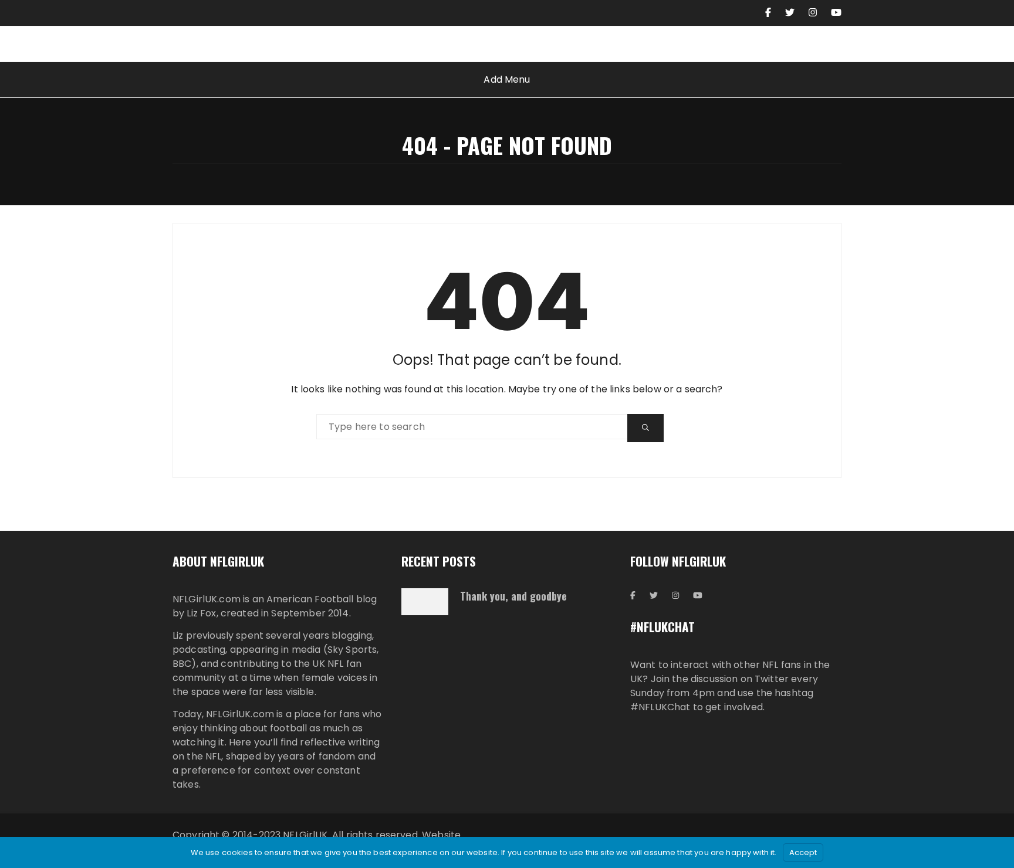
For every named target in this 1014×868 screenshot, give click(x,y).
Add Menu (507, 79)
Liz (178, 635)
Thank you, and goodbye (513, 595)
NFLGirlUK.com (207, 599)
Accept (803, 852)
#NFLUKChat (660, 707)
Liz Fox (201, 613)
